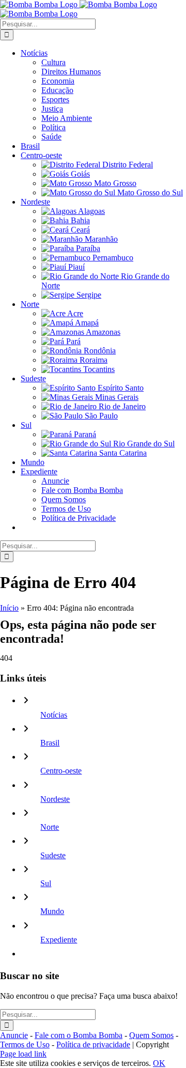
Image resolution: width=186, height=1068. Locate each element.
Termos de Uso (25, 1044)
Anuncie (14, 1035)
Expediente (58, 939)
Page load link (23, 1053)
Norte (49, 827)
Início (9, 607)
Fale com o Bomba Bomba (78, 1035)
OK (159, 1063)
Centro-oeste (61, 770)
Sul (45, 883)
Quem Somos (151, 1035)
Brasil (49, 742)
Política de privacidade (93, 1044)
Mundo (52, 911)
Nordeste (55, 799)
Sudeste (53, 855)
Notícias (53, 714)
